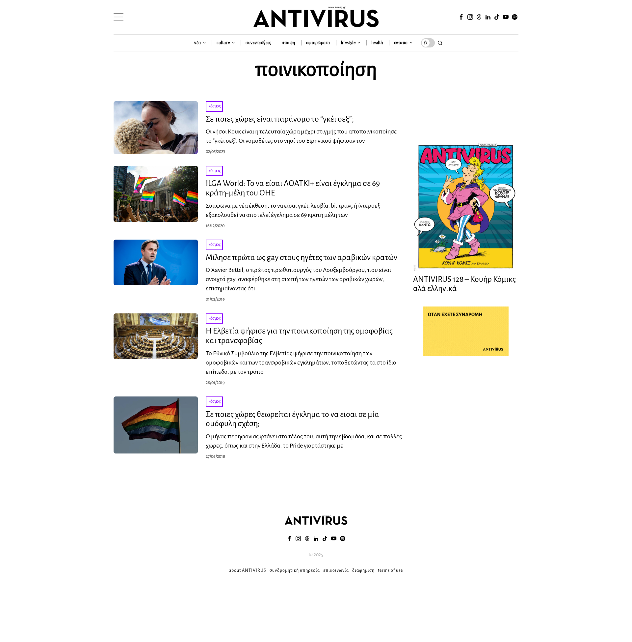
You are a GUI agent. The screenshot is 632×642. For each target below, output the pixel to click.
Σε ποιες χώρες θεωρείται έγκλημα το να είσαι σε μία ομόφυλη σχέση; (292, 419)
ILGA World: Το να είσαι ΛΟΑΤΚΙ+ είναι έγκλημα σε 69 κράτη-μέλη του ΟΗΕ (293, 188)
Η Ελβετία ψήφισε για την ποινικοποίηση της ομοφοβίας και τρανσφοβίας (299, 336)
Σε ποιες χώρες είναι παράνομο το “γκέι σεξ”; (280, 119)
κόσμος (214, 106)
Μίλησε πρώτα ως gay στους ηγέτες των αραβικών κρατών (301, 257)
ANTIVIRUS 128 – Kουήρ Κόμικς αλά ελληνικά (464, 284)
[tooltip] (461, 17)
